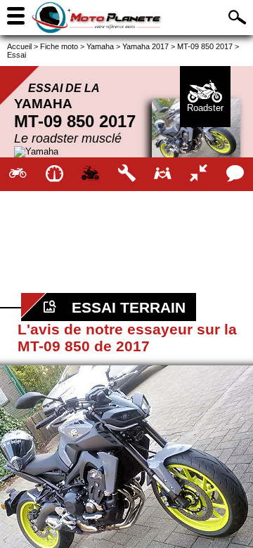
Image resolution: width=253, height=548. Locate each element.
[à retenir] (54, 174)
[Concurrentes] (198, 174)
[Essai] (90, 174)
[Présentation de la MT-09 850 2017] (18, 174)
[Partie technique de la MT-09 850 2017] (126, 174)
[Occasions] (163, 174)
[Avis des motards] (235, 174)
